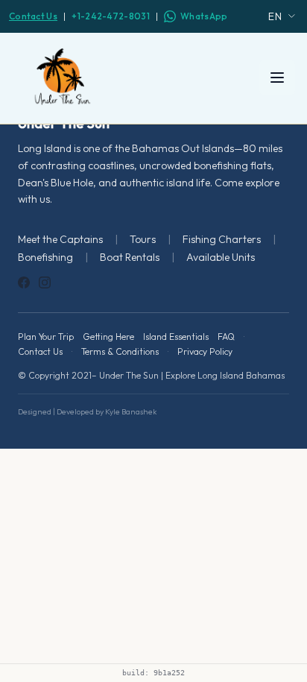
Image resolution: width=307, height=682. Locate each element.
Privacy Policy (204, 351)
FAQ (226, 336)
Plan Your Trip (46, 336)
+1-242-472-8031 (111, 16)
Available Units (220, 257)
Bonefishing (45, 257)
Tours (143, 239)
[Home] (62, 77)
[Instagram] (45, 282)
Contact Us (33, 16)
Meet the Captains (60, 239)
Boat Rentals (129, 257)
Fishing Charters (222, 239)
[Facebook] (24, 282)
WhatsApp (203, 16)
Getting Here (108, 336)
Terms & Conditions (120, 351)
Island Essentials (176, 336)
